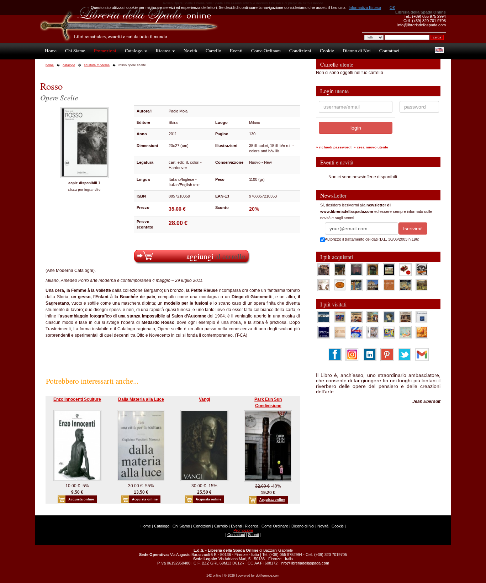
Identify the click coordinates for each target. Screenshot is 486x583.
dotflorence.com (268, 575)
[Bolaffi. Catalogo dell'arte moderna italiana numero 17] (405, 316)
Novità (190, 50)
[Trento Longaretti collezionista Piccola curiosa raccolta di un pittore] (389, 316)
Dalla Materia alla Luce (141, 399)
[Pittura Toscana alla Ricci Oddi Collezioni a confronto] (421, 284)
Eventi (236, 50)
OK (392, 7)
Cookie (327, 50)
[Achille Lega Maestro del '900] (389, 269)
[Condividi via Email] (422, 354)
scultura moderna (97, 65)
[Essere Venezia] (356, 269)
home (50, 65)
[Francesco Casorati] (421, 316)
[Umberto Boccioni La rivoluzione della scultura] (421, 269)
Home (51, 50)
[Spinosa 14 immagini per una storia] (323, 332)
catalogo (69, 65)
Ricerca (163, 50)
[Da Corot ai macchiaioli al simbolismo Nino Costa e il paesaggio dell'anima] (372, 316)
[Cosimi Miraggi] (421, 332)
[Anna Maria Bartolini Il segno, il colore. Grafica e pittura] (323, 316)
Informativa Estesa (365, 7)
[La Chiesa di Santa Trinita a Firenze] (323, 269)
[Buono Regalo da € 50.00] (405, 269)
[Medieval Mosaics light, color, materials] (356, 284)
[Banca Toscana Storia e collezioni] (372, 269)
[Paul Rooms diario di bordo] (405, 332)
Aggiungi (215, 256)
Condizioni (300, 50)
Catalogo (134, 50)
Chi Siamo (75, 50)
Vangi (204, 399)
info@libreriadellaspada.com (305, 563)
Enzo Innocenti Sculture (77, 399)
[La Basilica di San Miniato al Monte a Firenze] (372, 284)
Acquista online (81, 499)
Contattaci (389, 50)
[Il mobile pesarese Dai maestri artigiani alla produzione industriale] (340, 284)
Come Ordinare (266, 50)
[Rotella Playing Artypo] (356, 332)
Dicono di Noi (357, 50)
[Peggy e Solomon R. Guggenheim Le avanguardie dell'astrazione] (389, 332)
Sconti (253, 534)
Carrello (213, 50)
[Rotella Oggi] (372, 332)
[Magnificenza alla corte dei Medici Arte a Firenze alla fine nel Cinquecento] (405, 284)
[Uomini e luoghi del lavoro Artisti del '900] (340, 316)
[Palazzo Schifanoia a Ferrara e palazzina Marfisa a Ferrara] (356, 316)
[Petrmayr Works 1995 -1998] (340, 332)
